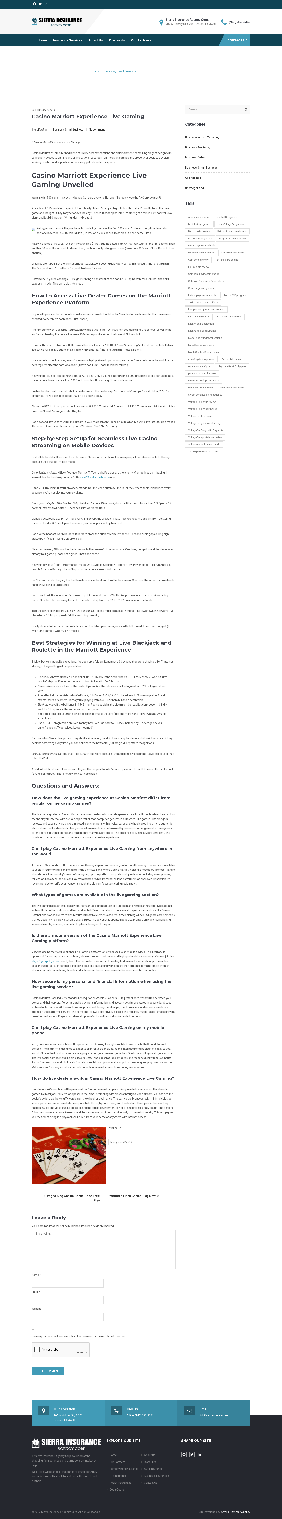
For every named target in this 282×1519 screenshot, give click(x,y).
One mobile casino (232, 359)
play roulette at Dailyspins (232, 366)
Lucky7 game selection (201, 323)
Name (36, 1274)
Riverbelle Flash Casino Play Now (132, 1196)
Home (42, 40)
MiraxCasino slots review (202, 345)
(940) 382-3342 (144, 1415)
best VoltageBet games (231, 224)
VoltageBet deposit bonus (202, 408)
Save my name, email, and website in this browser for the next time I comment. (79, 1336)
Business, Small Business (120, 71)
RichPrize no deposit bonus (203, 380)
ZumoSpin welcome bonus (203, 451)
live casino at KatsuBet (229, 316)
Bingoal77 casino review (232, 238)
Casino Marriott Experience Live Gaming (88, 116)
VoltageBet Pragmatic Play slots (205, 430)
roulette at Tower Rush (200, 387)
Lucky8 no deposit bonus (202, 330)
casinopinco (193, 177)
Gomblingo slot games (201, 288)
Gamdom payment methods (203, 273)
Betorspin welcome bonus (232, 231)
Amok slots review (198, 217)
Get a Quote (117, 1489)
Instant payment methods (202, 295)
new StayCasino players (201, 359)
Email (36, 1291)
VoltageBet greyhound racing (204, 423)
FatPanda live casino (227, 259)
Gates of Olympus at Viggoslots (206, 281)
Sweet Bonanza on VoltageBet (205, 394)
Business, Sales (195, 157)
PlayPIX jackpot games (45, 961)
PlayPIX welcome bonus (94, 477)
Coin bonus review (198, 259)
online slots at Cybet (199, 366)
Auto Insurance (153, 1468)
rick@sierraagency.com (214, 1415)
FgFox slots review (198, 266)
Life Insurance (118, 1475)
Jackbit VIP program (234, 295)
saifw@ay (41, 129)
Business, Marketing (198, 147)
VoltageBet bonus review (202, 401)
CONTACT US (237, 40)
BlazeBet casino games (201, 252)
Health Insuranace (120, 1482)
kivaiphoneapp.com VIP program (206, 309)
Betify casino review (199, 231)
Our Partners (141, 40)
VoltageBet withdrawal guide (204, 444)
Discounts (117, 40)
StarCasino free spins (232, 387)
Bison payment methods (201, 245)
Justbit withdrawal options (203, 302)
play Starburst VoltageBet (202, 373)
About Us (95, 40)
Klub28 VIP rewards (198, 316)
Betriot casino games (200, 238)
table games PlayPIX (121, 1142)
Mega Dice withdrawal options (205, 337)
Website (36, 1308)
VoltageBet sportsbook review (205, 437)
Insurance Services (67, 40)
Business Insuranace (156, 1475)
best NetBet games (226, 217)
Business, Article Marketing (202, 137)
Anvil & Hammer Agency (235, 1511)
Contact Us (150, 1482)
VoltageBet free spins (200, 416)
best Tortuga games (199, 224)
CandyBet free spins (232, 252)
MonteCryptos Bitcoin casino (204, 352)
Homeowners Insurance (124, 1468)
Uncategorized (194, 188)
